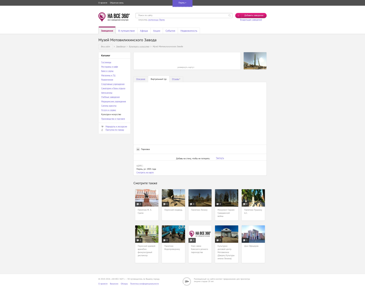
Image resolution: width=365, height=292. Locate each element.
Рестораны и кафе (109, 67)
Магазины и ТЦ (108, 75)
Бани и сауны (107, 71)
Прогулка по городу (115, 130)
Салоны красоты (108, 106)
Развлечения (107, 80)
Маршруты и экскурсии (116, 126)
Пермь (182, 3)
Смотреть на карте (145, 172)
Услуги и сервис (108, 110)
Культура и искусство (139, 46)
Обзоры (124, 283)
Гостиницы (106, 62)
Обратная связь (116, 3)
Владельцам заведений (251, 20)
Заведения (120, 46)
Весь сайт (105, 46)
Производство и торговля (113, 119)
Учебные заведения (110, 97)
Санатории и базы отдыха (113, 88)
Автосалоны (106, 93)
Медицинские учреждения (113, 101)
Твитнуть (220, 158)
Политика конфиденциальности (144, 283)
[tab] (140, 79)
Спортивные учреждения (112, 84)
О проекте (102, 3)
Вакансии (114, 283)
